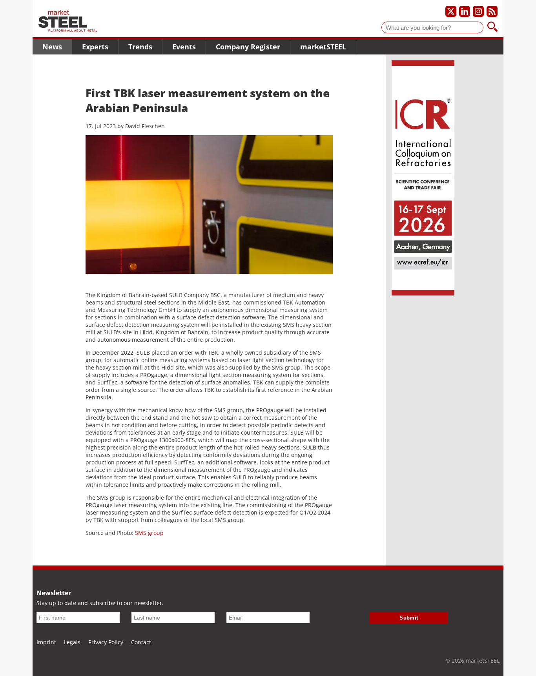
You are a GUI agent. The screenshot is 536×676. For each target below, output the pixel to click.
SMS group (149, 532)
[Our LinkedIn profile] (464, 11)
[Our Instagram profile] (478, 11)
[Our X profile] (450, 11)
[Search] (492, 27)
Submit (408, 618)
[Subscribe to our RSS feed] (492, 11)
